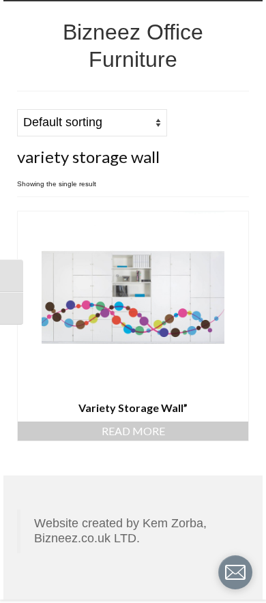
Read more (133, 430)
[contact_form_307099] (235, 572)
